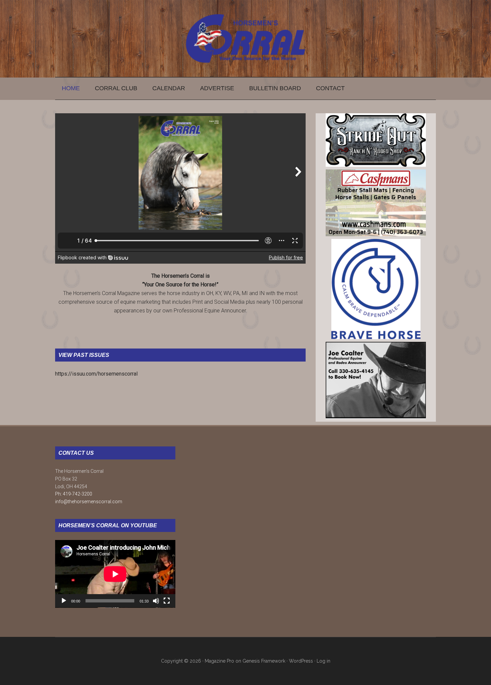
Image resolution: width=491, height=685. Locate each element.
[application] (115, 574)
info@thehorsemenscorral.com (88, 501)
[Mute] (156, 600)
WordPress (301, 661)
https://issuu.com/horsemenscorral (96, 374)
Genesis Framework (263, 661)
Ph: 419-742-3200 (73, 494)
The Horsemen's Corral (245, 38)
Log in (323, 661)
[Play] (63, 600)
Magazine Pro (219, 661)
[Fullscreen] (166, 600)
